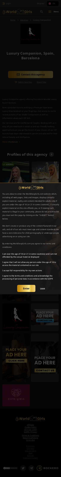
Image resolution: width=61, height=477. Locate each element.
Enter (26, 288)
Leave (42, 288)
